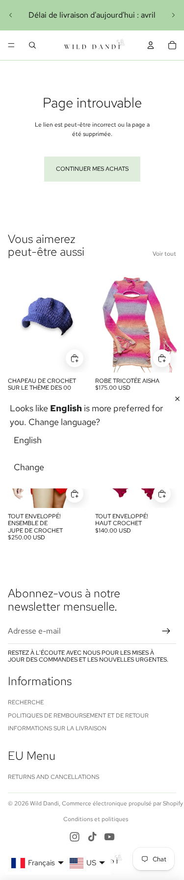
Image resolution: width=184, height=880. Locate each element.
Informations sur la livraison (57, 728)
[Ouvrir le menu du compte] (150, 45)
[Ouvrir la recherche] (32, 45)
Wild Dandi (44, 803)
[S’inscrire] (166, 631)
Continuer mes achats (92, 169)
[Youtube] (109, 837)
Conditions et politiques (95, 819)
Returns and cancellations (53, 777)
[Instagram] (74, 837)
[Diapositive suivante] (173, 15)
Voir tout (164, 254)
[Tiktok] (92, 837)
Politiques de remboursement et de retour (78, 716)
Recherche (26, 702)
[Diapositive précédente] (11, 15)
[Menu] (11, 45)
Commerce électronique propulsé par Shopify (122, 803)
